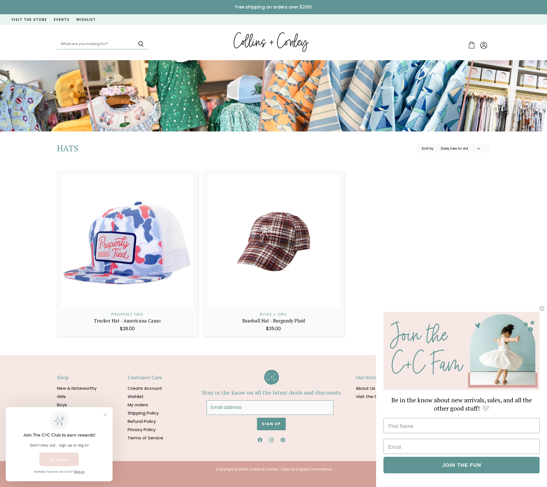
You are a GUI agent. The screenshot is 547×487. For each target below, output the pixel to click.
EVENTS (62, 20)
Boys (62, 405)
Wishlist (136, 396)
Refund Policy (142, 421)
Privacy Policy (142, 430)
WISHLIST (86, 20)
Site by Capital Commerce (307, 469)
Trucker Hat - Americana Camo (127, 321)
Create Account (145, 388)
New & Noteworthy (77, 388)
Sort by (428, 149)
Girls (61, 396)
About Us (365, 388)
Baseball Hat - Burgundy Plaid (273, 321)
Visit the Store (371, 396)
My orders (138, 405)
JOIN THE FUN (461, 465)
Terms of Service (145, 438)
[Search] (140, 44)
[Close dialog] (542, 308)
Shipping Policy (143, 413)
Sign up (271, 423)
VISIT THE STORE (29, 20)
